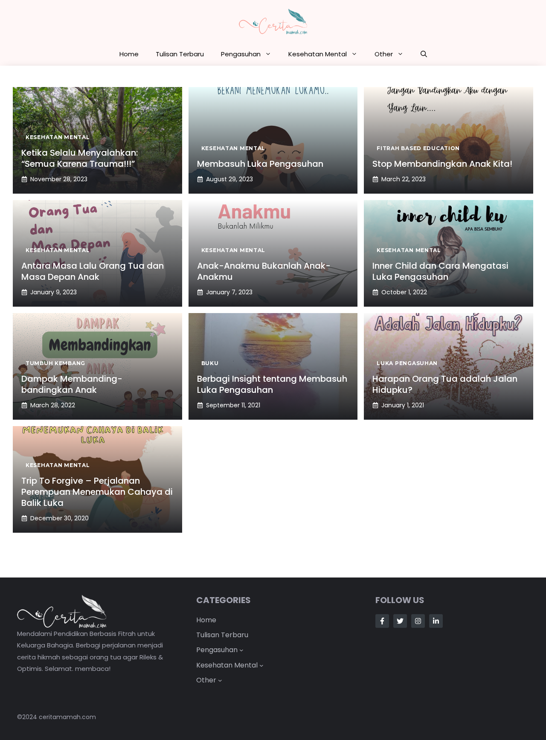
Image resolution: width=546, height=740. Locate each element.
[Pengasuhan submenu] (241, 650)
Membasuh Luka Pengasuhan (260, 164)
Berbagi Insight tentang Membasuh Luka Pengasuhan (272, 384)
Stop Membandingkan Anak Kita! (442, 164)
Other (384, 53)
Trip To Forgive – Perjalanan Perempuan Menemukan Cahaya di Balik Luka (97, 492)
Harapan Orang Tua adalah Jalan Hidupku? (444, 384)
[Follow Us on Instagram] (418, 621)
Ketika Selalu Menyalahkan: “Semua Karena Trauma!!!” (79, 158)
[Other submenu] (220, 680)
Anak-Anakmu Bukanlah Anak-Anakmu (264, 271)
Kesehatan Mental (317, 53)
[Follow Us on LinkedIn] (436, 621)
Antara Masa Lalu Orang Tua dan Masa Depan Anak (92, 271)
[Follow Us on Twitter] (400, 621)
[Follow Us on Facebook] (382, 621)
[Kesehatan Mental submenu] (261, 665)
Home (129, 53)
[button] (424, 54)
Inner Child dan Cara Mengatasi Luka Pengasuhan (440, 271)
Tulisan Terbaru (180, 53)
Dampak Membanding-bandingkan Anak (71, 384)
